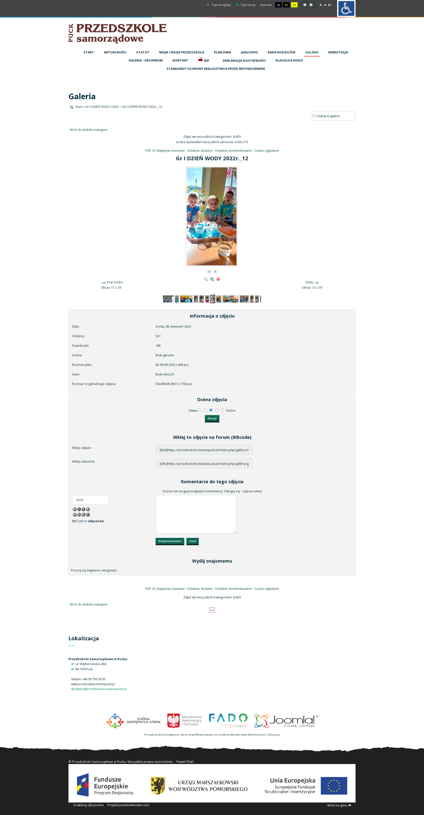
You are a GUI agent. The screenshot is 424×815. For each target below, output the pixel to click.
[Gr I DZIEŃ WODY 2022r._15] (244, 298)
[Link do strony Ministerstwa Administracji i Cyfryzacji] (185, 720)
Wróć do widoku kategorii (88, 129)
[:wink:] (88, 509)
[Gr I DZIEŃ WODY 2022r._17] (257, 298)
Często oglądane (266, 150)
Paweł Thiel (184, 761)
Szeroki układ (311, 4)
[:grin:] (83, 509)
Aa (278, 5)
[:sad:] (83, 514)
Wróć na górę (337, 805)
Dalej (309, 282)
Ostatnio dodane (199, 150)
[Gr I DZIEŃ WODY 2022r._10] (201, 298)
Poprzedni (114, 282)
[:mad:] (79, 514)
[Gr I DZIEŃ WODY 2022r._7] (177, 298)
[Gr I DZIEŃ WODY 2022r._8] (186, 298)
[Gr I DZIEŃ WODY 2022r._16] (252, 298)
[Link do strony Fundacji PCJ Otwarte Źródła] (286, 720)
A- (321, 5)
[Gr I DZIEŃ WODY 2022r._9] (196, 298)
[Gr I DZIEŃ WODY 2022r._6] (167, 298)
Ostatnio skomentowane (233, 150)
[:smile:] (75, 509)
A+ (330, 5)
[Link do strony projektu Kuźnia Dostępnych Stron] (133, 720)
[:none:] (75, 514)
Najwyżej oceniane (171, 150)
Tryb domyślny (221, 5)
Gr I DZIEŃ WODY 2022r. (102, 106)
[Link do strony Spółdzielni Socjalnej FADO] (228, 720)
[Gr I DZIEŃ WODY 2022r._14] (230, 298)
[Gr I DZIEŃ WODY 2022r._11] (207, 298)
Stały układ (305, 4)
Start (78, 106)
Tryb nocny (247, 5)
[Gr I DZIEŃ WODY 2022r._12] (212, 264)
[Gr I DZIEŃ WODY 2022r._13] (219, 298)
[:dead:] (88, 514)
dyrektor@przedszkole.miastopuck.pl (99, 689)
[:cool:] (79, 509)
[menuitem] (88, 53)
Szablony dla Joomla (88, 805)
